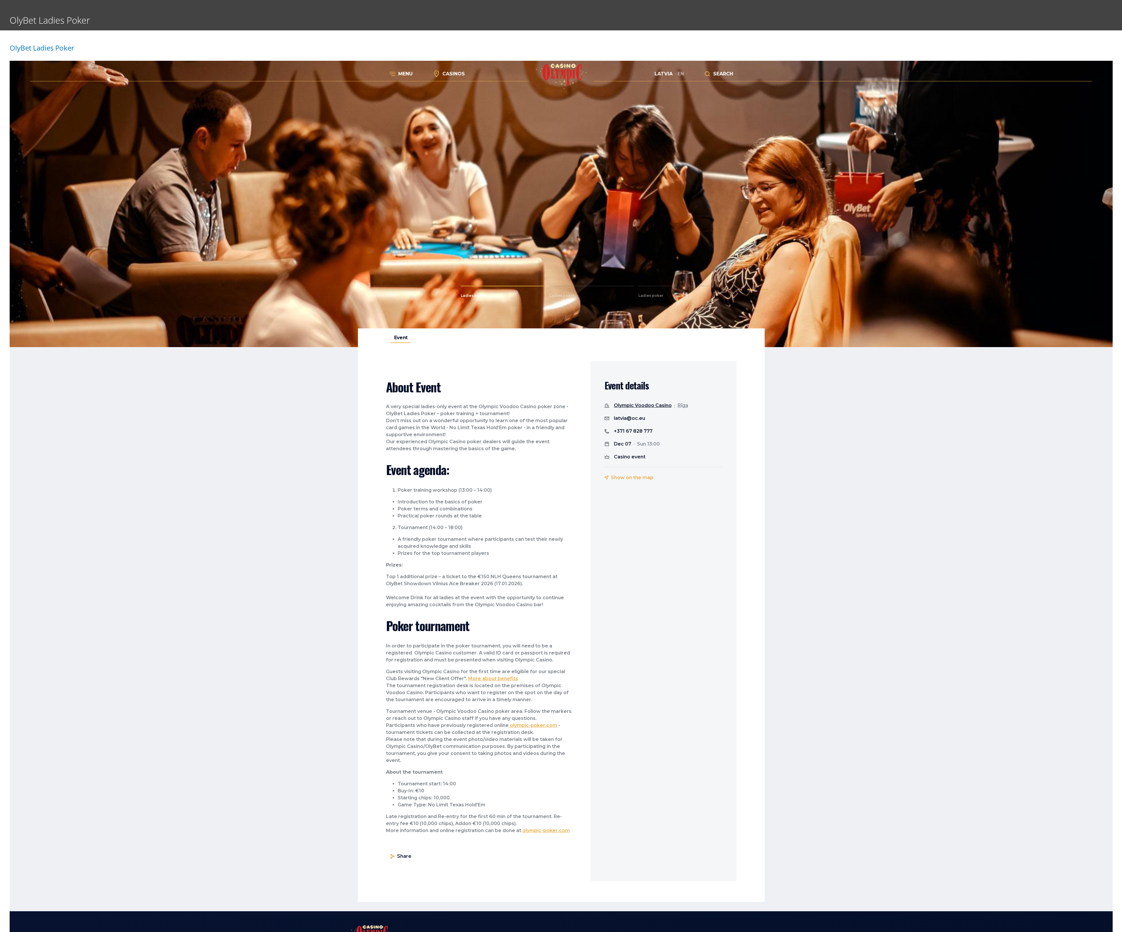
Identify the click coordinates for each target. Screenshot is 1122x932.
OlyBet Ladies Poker (42, 48)
